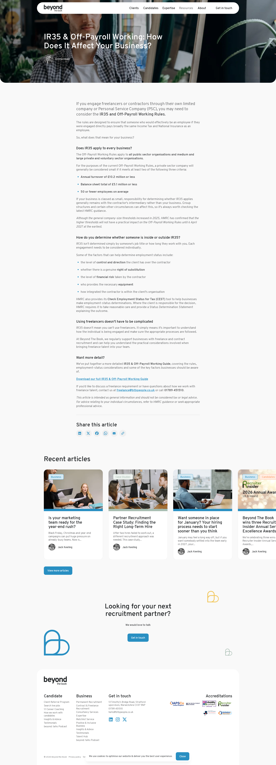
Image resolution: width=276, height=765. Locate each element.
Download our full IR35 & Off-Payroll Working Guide (112, 379)
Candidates (150, 8)
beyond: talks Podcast (55, 726)
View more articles (58, 570)
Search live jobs (52, 705)
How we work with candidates (53, 714)
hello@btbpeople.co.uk (121, 712)
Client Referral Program (56, 702)
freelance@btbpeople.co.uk (136, 390)
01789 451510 (116, 708)
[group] (73, 514)
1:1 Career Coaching (54, 709)
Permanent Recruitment (89, 702)
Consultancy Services (87, 712)
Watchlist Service (85, 719)
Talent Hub (82, 736)
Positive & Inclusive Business (86, 724)
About (202, 8)
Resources (186, 8)
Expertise (168, 8)
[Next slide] (226, 514)
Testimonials (50, 722)
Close (182, 756)
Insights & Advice (52, 719)
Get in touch (224, 8)
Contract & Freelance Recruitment (87, 707)
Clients (134, 8)
